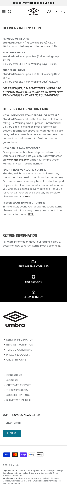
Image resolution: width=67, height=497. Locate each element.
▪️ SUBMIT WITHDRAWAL (17, 400)
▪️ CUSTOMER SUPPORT (17, 385)
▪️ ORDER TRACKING (14, 359)
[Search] (11, 11)
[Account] (55, 11)
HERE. (31, 214)
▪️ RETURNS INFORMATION (18, 344)
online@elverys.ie (47, 480)
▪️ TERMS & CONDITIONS (17, 349)
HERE (28, 196)
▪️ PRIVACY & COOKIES (16, 354)
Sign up (11, 433)
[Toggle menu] (4, 11)
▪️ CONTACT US (12, 375)
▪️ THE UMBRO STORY (15, 390)
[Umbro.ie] (33, 11)
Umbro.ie (14, 465)
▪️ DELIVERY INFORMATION (18, 339)
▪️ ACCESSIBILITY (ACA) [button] (17, 395)
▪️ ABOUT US (10, 380)
